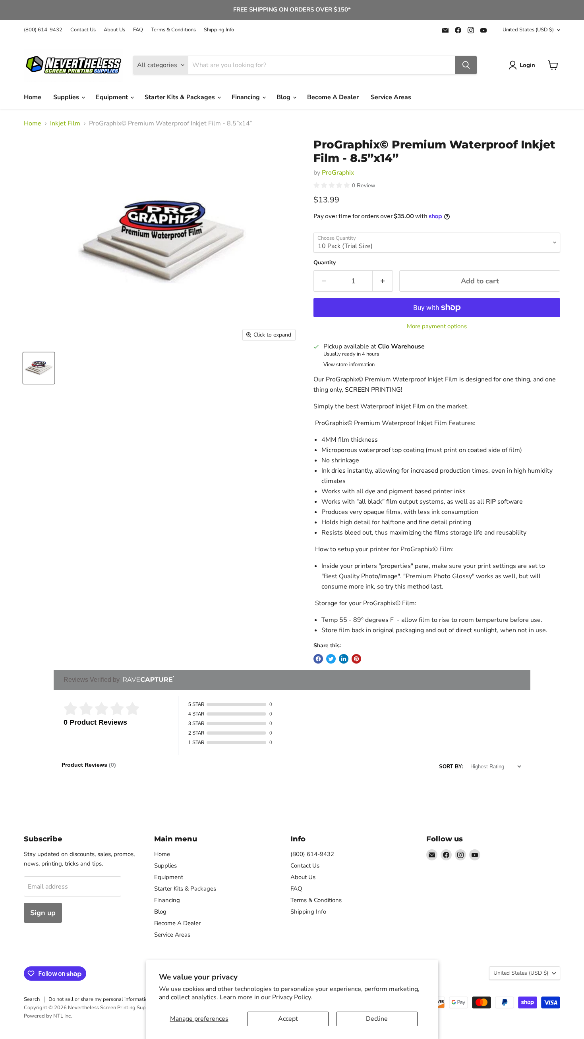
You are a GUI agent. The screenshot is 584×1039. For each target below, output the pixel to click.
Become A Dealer (333, 97)
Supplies (67, 97)
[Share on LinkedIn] (343, 659)
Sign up (43, 913)
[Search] (466, 65)
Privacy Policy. (292, 997)
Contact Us (83, 30)
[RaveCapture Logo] (146, 680)
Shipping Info (219, 30)
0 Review (363, 185)
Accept (288, 1018)
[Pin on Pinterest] (356, 659)
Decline (377, 1018)
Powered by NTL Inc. (48, 1016)
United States (528, 29)
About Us (114, 30)
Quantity (324, 263)
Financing (246, 97)
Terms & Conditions (173, 30)
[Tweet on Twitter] (331, 659)
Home (32, 97)
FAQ (138, 30)
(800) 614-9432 (43, 30)
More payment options (437, 326)
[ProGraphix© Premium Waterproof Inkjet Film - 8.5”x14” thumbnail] (38, 368)
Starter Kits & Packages (181, 97)
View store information (349, 364)
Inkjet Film (65, 123)
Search (32, 999)
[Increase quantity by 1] (383, 281)
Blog (284, 97)
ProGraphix (338, 172)
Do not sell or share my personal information (99, 999)
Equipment (113, 97)
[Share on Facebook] (318, 659)
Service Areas (391, 97)
